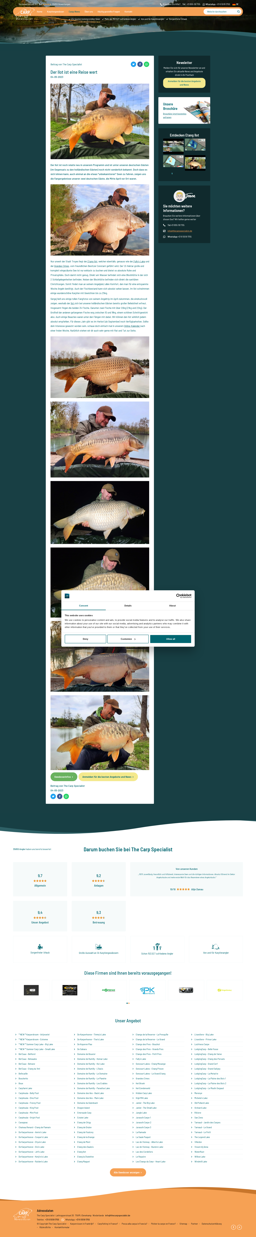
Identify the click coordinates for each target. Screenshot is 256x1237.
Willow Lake (200, 1156)
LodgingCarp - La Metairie (206, 1073)
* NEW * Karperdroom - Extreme (33, 1039)
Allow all (170, 639)
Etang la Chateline (85, 1156)
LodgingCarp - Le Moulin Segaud (209, 1088)
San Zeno (199, 1117)
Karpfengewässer (55, 11)
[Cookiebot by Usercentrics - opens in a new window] (178, 596)
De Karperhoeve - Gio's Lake (31, 1146)
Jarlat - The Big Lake (145, 1102)
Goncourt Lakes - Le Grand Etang (150, 1073)
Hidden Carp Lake (144, 1093)
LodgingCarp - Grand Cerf (206, 1063)
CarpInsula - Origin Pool (29, 1117)
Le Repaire (141, 1156)
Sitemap (183, 1223)
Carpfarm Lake (25, 1088)
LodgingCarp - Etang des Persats (210, 1058)
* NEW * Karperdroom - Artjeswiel (34, 1034)
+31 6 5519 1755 (223, 4)
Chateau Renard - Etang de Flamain (35, 1127)
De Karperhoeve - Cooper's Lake (33, 1137)
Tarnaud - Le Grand (203, 1127)
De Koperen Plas (84, 1044)
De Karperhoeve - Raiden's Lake (33, 1161)
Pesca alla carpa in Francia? (134, 1223)
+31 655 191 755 (193, 4)
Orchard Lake (201, 1107)
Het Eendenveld (143, 1088)
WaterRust (199, 1151)
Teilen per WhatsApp (146, 64)
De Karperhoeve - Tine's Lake (90, 1039)
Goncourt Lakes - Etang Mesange (151, 1063)
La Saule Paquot (143, 1137)
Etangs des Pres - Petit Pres (148, 1054)
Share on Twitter (133, 64)
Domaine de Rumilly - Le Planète (91, 1078)
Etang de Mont (83, 1141)
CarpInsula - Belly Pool (29, 1093)
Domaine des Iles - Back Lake (90, 1093)
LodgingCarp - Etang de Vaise (208, 1054)
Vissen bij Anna (201, 1146)
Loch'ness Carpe (202, 1044)
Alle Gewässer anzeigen (127, 1172)
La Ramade (141, 1132)
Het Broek (140, 1083)
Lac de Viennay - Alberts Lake (149, 1141)
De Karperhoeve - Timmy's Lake (91, 1034)
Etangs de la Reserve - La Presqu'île (152, 1034)
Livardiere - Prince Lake (205, 1039)
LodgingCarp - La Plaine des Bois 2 (210, 1083)
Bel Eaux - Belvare (27, 1063)
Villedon (198, 1141)
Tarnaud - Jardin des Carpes (207, 1122)
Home (39, 11)
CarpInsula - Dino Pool (28, 1097)
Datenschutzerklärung (212, 1223)
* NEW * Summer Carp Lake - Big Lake (36, 1044)
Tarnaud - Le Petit (203, 1132)
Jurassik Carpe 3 (143, 1127)
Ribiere (198, 1112)
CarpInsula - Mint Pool (28, 1112)
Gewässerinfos (62, 776)
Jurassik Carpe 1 (143, 1117)
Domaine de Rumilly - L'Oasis (90, 1068)
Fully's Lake (141, 1058)
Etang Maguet (83, 1161)
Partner (194, 1223)
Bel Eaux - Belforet (27, 1054)
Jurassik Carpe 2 (143, 1122)
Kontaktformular (62, 1227)
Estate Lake (82, 1117)
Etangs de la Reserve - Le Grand (150, 1039)
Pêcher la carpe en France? (163, 1223)
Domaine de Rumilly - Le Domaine (92, 1073)
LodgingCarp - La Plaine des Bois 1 (210, 1078)
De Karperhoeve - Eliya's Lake (32, 1141)
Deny (85, 639)
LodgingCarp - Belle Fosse (206, 1049)
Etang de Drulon (84, 1127)
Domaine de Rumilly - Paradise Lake (93, 1088)
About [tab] (172, 605)
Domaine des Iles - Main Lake (90, 1097)
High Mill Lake (142, 1097)
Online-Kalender (132, 325)
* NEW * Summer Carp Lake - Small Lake (37, 1049)
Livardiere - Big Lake (204, 1034)
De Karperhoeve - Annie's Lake (32, 1132)
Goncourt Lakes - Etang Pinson (150, 1068)
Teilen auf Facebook (140, 64)
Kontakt (128, 11)
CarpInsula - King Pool (28, 1107)
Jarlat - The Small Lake (146, 1107)
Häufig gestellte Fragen (109, 11)
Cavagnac (23, 1122)
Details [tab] (128, 605)
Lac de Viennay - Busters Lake (149, 1146)
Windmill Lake (201, 1161)
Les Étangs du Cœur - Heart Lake (150, 1161)
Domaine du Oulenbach (87, 1102)
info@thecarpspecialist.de (180, 230)
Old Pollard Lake (202, 1102)
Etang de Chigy (84, 1122)
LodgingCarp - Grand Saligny (207, 1068)
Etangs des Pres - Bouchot (148, 1044)
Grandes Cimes (61, 266)
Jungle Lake (141, 1112)
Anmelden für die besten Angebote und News (106, 776)
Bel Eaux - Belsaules (28, 1058)
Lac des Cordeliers (144, 1151)
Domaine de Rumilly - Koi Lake (91, 1063)
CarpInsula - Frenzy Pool (29, 1102)
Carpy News (74, 11)
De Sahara (82, 1049)
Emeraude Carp (84, 1112)
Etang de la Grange (86, 1137)
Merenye (198, 1093)
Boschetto (23, 1078)
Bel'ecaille (23, 1073)
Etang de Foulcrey (85, 1132)
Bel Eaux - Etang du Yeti (29, 1068)
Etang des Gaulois (85, 1146)
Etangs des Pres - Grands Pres (149, 1049)
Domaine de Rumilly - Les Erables (92, 1083)
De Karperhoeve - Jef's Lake (31, 1151)
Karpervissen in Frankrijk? (82, 1223)
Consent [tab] (83, 605)
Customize (126, 639)
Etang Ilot (92, 261)
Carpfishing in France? (108, 1223)
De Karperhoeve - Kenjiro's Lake (33, 1156)
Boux (21, 1083)
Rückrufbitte (45, 1227)
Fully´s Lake (139, 261)
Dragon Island (83, 1107)
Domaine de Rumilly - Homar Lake (92, 1058)
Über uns (89, 11)
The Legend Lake (202, 1137)
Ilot (73, 303)
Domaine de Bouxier (86, 1054)
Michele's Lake (201, 1097)
